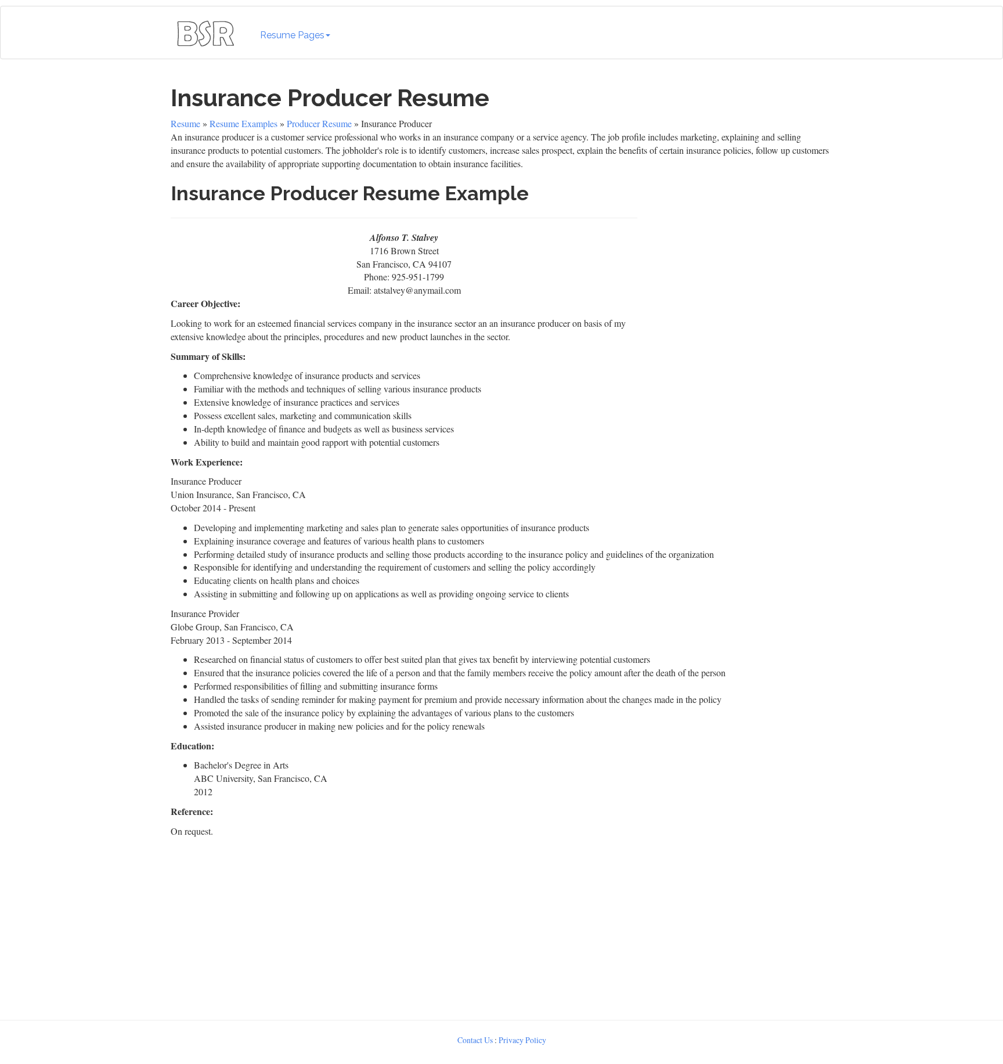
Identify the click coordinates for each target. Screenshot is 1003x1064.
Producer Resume (319, 123)
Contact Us (475, 1039)
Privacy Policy (522, 1039)
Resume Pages (292, 35)
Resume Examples (243, 123)
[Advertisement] (737, 283)
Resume (185, 123)
